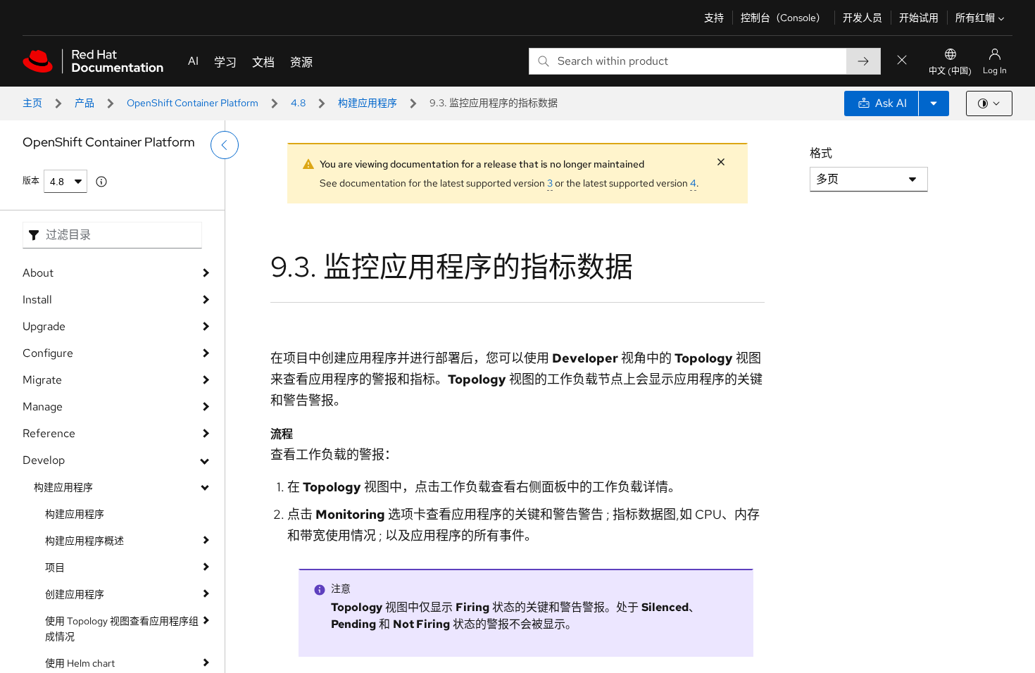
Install (37, 299)
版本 (31, 181)
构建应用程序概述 (84, 540)
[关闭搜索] (902, 61)
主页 (32, 102)
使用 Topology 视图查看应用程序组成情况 (122, 629)
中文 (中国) (950, 71)
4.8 (298, 102)
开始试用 (919, 17)
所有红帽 (975, 17)
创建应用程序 (74, 594)
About (38, 272)
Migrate (42, 379)
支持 (714, 17)
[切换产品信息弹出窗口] (101, 181)
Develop (44, 460)
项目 (55, 567)
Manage (43, 406)
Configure (48, 353)
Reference (49, 433)
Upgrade (44, 326)
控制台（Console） (783, 17)
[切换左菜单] (225, 145)
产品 (84, 102)
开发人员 (862, 17)
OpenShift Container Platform (192, 102)
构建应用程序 (367, 102)
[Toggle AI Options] (933, 103)
